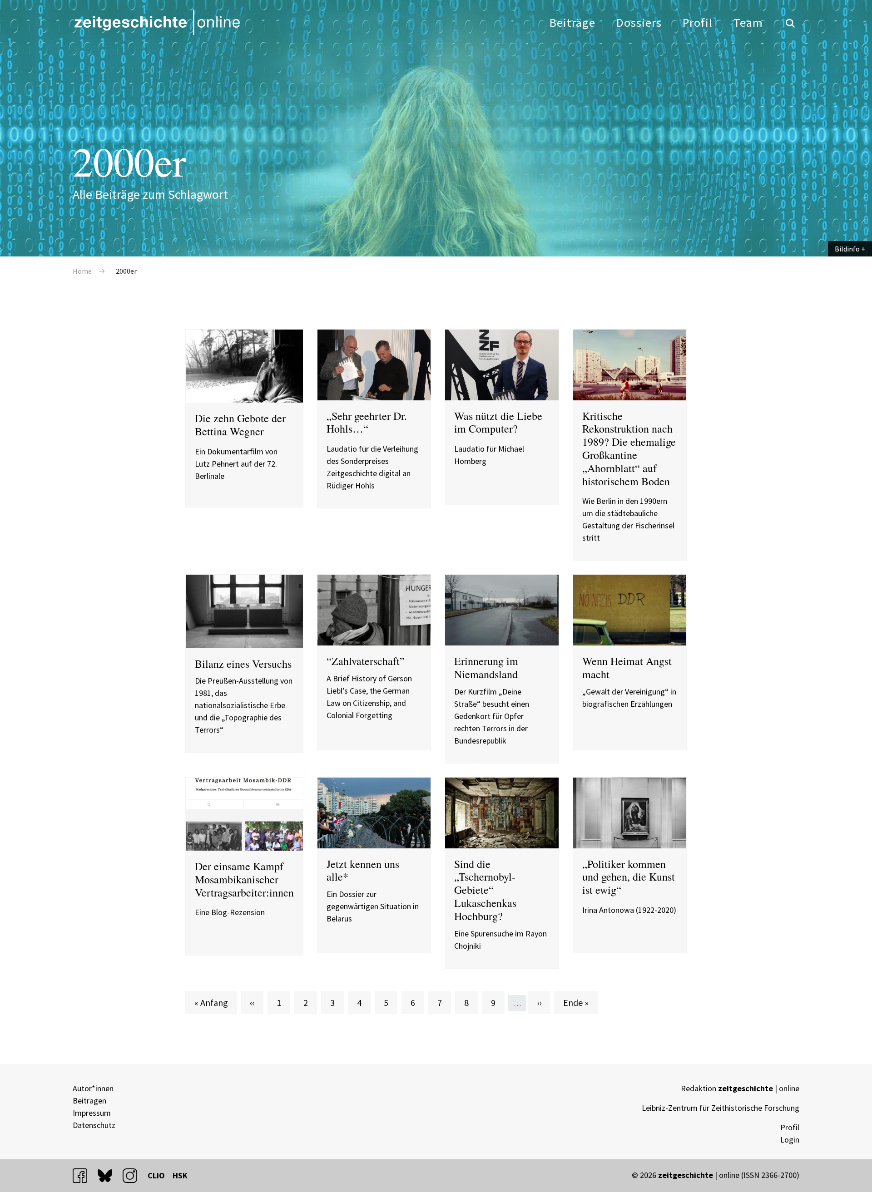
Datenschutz (94, 1125)
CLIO (156, 1175)
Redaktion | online (740, 1088)
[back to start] (157, 22)
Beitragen (89, 1100)
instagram (134, 1175)
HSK (180, 1175)
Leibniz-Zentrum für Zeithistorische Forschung (720, 1108)
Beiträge (572, 22)
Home (82, 271)
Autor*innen (93, 1088)
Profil (698, 22)
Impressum (92, 1113)
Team (748, 22)
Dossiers (639, 22)
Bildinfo (847, 248)
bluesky (109, 1175)
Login (789, 1139)
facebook (84, 1175)
